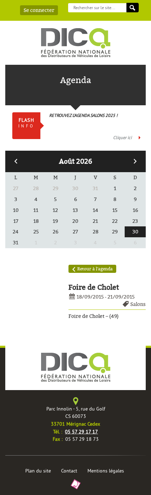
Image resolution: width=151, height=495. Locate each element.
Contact (69, 471)
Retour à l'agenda (95, 269)
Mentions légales (105, 471)
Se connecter (39, 10)
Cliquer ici (122, 137)
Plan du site (38, 471)
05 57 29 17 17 (81, 431)
